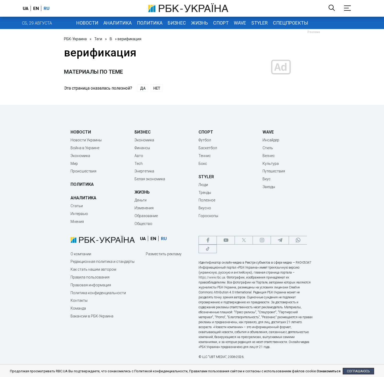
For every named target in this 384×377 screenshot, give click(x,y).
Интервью (79, 214)
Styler (259, 23)
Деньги (141, 200)
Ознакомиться (328, 371)
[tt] (208, 249)
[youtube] (226, 240)
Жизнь (199, 23)
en (36, 8)
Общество (143, 224)
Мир (74, 163)
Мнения (77, 221)
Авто (139, 156)
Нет (156, 88)
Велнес (269, 156)
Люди (203, 185)
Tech (139, 163)
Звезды (269, 187)
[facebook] (208, 240)
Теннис (205, 156)
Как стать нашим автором (93, 269)
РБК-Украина (75, 39)
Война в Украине (85, 148)
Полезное (207, 200)
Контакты (79, 300)
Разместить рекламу (164, 254)
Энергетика (144, 171)
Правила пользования (90, 277)
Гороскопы (208, 216)
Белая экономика (150, 179)
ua (25, 8)
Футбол (205, 140)
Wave (240, 23)
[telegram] (280, 240)
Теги (98, 39)
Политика (149, 23)
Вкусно (205, 208)
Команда (78, 308)
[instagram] (262, 240)
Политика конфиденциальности (98, 293)
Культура (271, 163)
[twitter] (244, 240)
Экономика (80, 156)
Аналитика (117, 23)
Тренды (205, 192)
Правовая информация (91, 285)
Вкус (267, 179)
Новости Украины (86, 140)
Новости (87, 23)
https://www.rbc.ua (212, 277)
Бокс (203, 163)
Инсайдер (271, 140)
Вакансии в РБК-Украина (92, 316)
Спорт (221, 23)
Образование (146, 216)
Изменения (144, 208)
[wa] (298, 240)
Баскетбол (208, 148)
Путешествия (274, 171)
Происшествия (83, 171)
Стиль (268, 148)
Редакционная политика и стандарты (103, 261)
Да (143, 88)
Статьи (77, 206)
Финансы (142, 148)
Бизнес (177, 23)
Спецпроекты (290, 23)
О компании (81, 254)
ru (46, 8)
